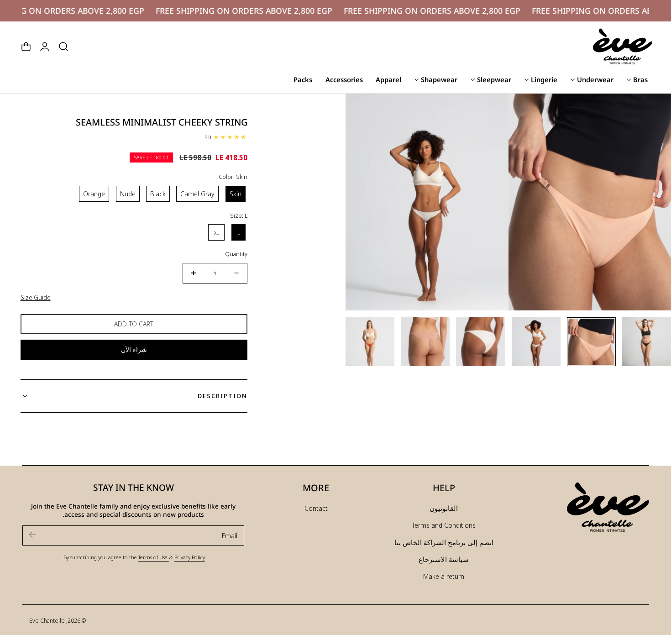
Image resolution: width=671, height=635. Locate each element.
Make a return (443, 576)
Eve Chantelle (47, 620)
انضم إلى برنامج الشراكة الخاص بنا (443, 542)
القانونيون (444, 508)
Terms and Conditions (444, 525)
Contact (316, 508)
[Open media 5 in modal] (525, 110)
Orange (94, 193)
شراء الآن (134, 349)
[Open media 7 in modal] (362, 110)
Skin (235, 193)
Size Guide (36, 297)
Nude (128, 193)
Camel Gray (197, 193)
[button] (63, 46)
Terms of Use (153, 557)
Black (158, 193)
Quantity (236, 254)
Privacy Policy (189, 557)
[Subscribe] (33, 535)
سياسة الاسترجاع (444, 559)
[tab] (646, 341)
